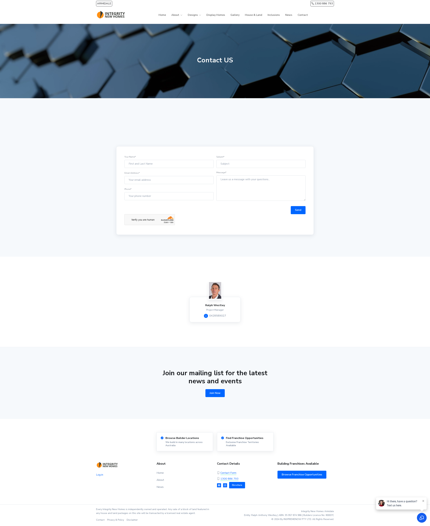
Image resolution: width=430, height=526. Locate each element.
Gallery (235, 15)
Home (162, 15)
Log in (99, 475)
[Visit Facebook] (219, 485)
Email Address (132, 172)
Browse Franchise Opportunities (302, 474)
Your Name (130, 156)
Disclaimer (132, 519)
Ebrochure (237, 485)
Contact (303, 15)
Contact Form (228, 473)
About (160, 480)
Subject (220, 156)
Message (221, 172)
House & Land (253, 15)
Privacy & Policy (115, 519)
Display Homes (215, 15)
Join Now (215, 393)
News (288, 15)
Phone (128, 189)
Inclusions (274, 15)
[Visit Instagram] (225, 485)
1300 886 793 (323, 3)
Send (298, 210)
